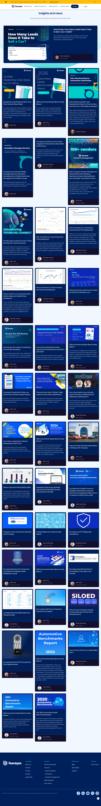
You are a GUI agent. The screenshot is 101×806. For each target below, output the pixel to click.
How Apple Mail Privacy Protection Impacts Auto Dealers (49, 610)
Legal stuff (28, 777)
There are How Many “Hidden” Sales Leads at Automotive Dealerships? (49, 393)
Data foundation (50, 771)
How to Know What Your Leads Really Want (83, 651)
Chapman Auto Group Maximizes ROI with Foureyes (17, 533)
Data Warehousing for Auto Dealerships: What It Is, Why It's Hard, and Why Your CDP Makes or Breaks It (83, 104)
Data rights (75, 767)
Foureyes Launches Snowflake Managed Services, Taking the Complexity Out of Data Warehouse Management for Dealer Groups (16, 175)
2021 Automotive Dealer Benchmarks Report (17, 714)
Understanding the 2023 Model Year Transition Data (16, 614)
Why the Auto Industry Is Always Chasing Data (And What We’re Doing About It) (81, 612)
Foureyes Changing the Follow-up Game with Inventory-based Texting (16, 393)
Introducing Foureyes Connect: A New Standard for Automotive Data (17, 242)
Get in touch (95, 764)
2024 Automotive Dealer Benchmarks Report (50, 440)
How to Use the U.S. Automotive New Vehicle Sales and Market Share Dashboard (17, 296)
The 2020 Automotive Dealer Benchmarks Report (46, 714)
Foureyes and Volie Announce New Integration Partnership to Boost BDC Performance (50, 144)
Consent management (52, 777)
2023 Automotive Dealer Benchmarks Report (50, 570)
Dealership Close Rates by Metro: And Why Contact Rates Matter (17, 103)
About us (28, 764)
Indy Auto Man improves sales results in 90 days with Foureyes (83, 447)
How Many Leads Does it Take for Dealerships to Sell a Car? (15, 442)
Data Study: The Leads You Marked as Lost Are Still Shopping (17, 348)
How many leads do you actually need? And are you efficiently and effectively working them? (81, 394)
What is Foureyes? (50, 764)
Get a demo (48, 783)
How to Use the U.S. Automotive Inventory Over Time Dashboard (81, 229)
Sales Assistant (49, 780)
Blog (73, 764)
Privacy (27, 771)
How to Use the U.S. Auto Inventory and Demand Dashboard (49, 289)
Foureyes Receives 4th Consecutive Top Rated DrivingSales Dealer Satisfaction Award (16, 571)
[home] (17, 6)
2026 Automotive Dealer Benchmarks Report (50, 103)
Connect (47, 767)
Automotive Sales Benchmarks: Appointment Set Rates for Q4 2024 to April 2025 (50, 349)
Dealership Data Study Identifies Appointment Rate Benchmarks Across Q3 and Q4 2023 (48, 489)
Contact (27, 774)
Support (74, 771)
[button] (28, 6)
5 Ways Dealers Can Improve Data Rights (48, 533)
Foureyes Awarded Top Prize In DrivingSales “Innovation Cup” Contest (80, 571)
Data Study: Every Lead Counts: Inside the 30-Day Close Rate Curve (83, 291)
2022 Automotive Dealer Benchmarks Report (50, 660)
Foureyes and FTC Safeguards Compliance (80, 533)
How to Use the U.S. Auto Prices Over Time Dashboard (49, 238)
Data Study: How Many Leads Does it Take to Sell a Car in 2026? (72, 30)
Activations (48, 774)
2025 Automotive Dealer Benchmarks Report (83, 346)
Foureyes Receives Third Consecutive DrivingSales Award (17, 663)
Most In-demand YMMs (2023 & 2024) (17, 487)
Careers (27, 767)
